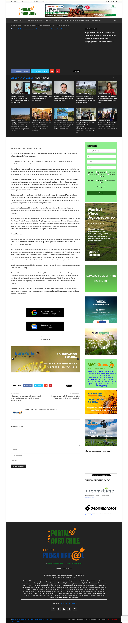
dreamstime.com (89, 497)
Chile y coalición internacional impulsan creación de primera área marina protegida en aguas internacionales (26, 398)
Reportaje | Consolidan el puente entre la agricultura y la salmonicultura (42, 98)
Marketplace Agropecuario (81, 20)
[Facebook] (106, 1)
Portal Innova (71, 619)
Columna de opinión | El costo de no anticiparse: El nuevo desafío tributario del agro (64, 98)
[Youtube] (116, 1)
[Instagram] (109, 1)
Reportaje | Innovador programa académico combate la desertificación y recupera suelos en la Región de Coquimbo (42, 127)
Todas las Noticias (17, 20)
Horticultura (88, 28)
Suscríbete (47, 20)
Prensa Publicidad (53, 563)
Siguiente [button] (77, 358)
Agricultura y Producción (17, 93)
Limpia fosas (98, 384)
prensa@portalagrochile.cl (68, 603)
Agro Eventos (80, 120)
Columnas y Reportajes (35, 20)
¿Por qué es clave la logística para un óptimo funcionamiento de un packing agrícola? (65, 397)
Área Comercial (66, 20)
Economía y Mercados (104, 120)
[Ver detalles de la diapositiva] (45, 359)
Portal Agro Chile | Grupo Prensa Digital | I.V (100, 41)
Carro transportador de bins (104, 379)
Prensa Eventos (102, 619)
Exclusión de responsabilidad (33, 619)
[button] (115, 20)
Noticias (95, 28)
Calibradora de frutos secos (96, 381)
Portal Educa (92, 619)
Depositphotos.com (90, 514)
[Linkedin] (111, 1)
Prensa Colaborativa (66, 563)
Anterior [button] (13, 358)
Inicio (12, 25)
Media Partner (96, 20)
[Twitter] (114, 1)
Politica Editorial (47, 619)
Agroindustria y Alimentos (40, 93)
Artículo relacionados (22, 78)
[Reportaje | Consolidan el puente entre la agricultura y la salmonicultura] (42, 88)
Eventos (56, 20)
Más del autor (42, 78)
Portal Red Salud (82, 619)
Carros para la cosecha (95, 371)
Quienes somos (46, 1)
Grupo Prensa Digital (18, 619)
